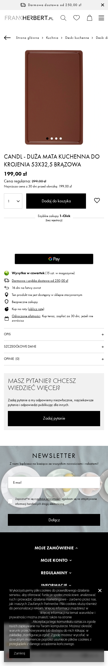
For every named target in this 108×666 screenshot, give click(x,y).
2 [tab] (52, 138)
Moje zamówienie (54, 548)
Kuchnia (52, 38)
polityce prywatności (24, 613)
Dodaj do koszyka (56, 201)
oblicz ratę (36, 309)
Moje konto (54, 560)
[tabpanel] (54, 97)
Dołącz (54, 520)
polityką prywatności (48, 499)
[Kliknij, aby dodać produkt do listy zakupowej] (97, 200)
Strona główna (27, 37)
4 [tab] (61, 138)
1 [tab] (47, 138)
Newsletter (54, 455)
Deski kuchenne (77, 38)
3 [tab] (56, 138)
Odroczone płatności (26, 316)
